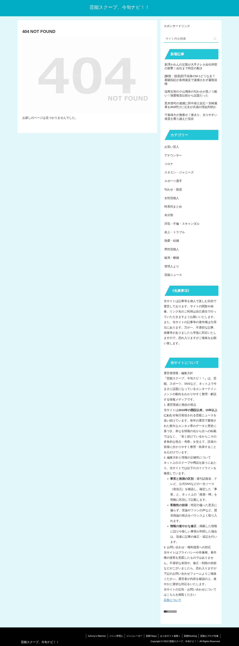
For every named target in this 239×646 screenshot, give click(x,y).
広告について (172, 600)
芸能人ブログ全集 (209, 636)
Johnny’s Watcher (97, 636)
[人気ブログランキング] (170, 611)
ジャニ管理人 (116, 636)
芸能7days (151, 636)
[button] (215, 39)
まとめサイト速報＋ (170, 636)
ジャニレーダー (134, 636)
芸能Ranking (190, 636)
